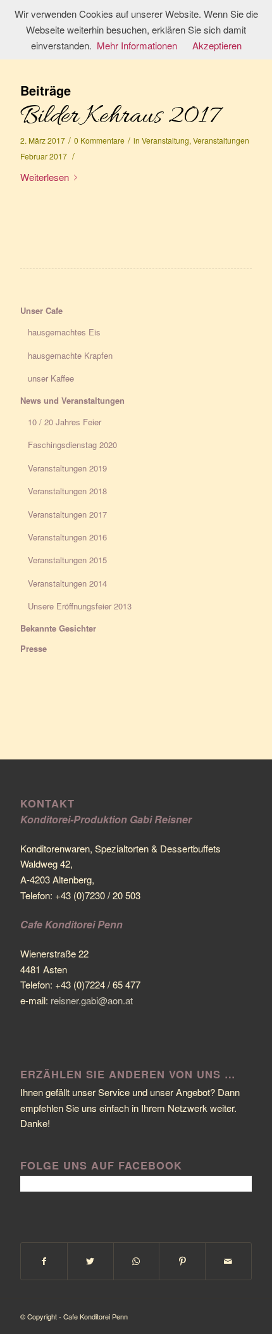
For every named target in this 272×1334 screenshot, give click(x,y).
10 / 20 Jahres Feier (64, 422)
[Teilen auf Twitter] (90, 1261)
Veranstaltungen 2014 (67, 583)
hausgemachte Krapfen (70, 355)
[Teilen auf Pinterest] (182, 1261)
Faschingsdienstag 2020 (72, 445)
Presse (33, 648)
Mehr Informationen (137, 45)
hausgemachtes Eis (64, 332)
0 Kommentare (99, 140)
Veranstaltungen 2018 (67, 491)
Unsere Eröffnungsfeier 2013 (80, 606)
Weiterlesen (44, 177)
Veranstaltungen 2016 (67, 537)
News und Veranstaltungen (72, 400)
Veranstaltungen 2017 (67, 514)
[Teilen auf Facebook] (44, 1261)
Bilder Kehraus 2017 (119, 117)
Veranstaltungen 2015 (67, 560)
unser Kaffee (51, 378)
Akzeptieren (217, 45)
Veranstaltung (165, 140)
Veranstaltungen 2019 (67, 468)
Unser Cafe (41, 310)
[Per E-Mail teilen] (228, 1261)
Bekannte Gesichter (58, 628)
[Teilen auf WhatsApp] (136, 1261)
